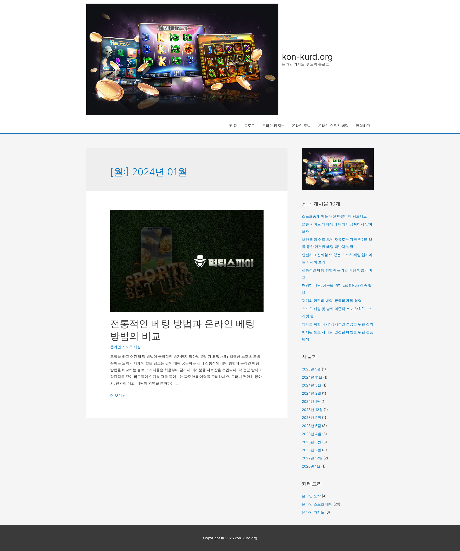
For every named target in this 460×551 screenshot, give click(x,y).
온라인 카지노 (273, 125)
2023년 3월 (311, 442)
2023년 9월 (311, 417)
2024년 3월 (311, 385)
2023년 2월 (311, 450)
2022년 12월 (312, 458)
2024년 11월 (312, 377)
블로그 (249, 125)
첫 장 (233, 125)
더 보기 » (117, 395)
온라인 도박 (301, 125)
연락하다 (363, 125)
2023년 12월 (312, 409)
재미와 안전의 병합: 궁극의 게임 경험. (332, 300)
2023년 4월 (311, 434)
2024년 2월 (311, 393)
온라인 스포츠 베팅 (333, 125)
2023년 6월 (311, 425)
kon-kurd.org (307, 57)
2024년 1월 (311, 401)
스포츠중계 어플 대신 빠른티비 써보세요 (334, 216)
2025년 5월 (311, 369)
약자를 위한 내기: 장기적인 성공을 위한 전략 (337, 324)
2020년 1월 (311, 466)
